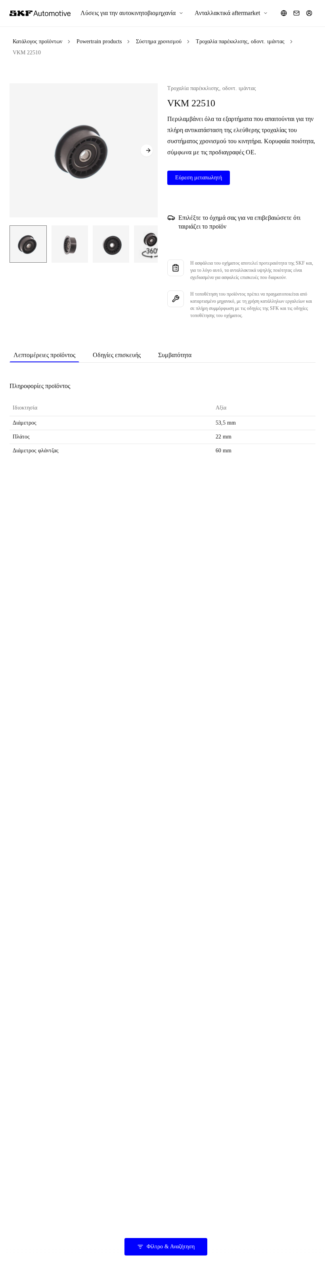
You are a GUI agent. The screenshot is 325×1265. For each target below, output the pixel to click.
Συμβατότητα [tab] (174, 355)
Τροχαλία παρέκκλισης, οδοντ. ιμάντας (240, 41)
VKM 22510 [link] (27, 53)
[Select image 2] (70, 244)
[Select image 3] (111, 244)
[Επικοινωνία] (296, 13)
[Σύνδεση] (309, 13)
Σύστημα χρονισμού (159, 41)
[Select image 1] (28, 244)
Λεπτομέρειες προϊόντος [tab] (44, 355)
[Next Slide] (146, 150)
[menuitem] (132, 13)
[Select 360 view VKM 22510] (151, 244)
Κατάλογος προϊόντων (37, 41)
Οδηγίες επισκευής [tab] (117, 355)
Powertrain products (99, 41)
